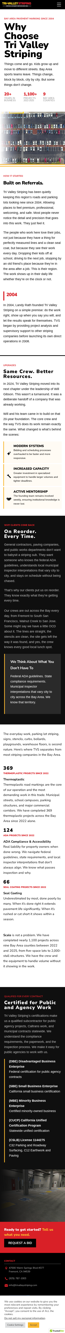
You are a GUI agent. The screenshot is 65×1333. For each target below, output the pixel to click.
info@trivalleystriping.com (23, 1285)
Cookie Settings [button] (15, 1325)
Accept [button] (33, 1325)
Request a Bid (20, 1243)
